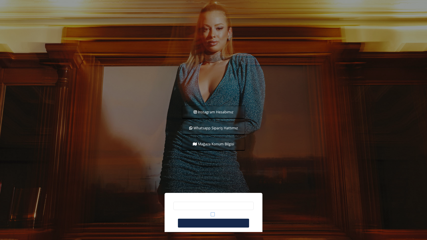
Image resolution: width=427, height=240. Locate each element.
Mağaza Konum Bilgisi (216, 144)
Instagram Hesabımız (215, 112)
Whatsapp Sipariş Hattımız (215, 128)
